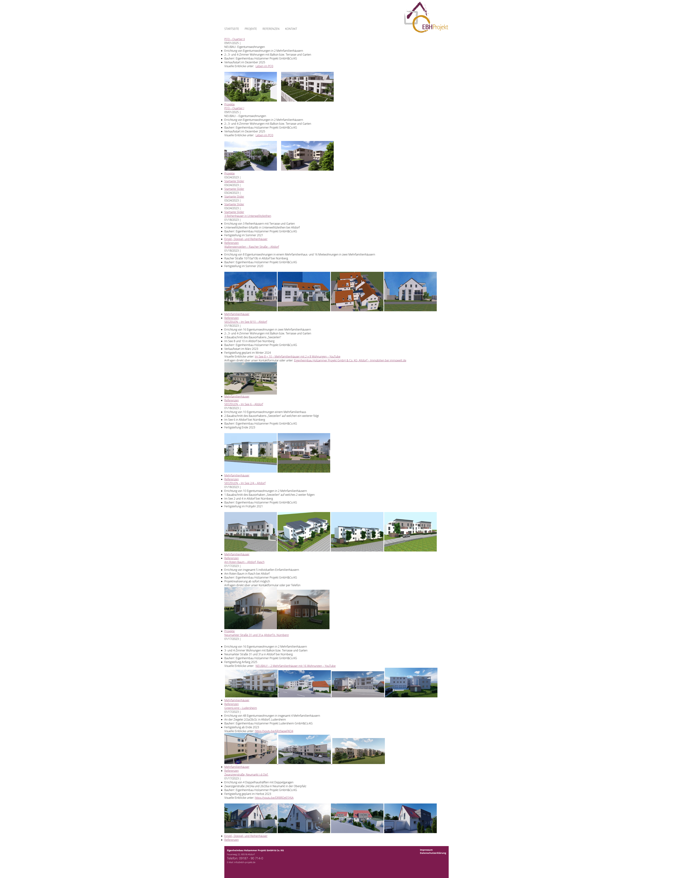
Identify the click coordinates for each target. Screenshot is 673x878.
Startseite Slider (234, 181)
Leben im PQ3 (264, 66)
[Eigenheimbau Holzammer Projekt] (424, 32)
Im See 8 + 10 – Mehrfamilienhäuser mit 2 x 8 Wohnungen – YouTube (297, 356)
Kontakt (291, 29)
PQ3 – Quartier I (234, 108)
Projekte (251, 29)
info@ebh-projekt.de (244, 862)
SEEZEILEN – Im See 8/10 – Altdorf (245, 322)
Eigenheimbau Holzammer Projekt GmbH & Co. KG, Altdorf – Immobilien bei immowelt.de (350, 360)
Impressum (426, 849)
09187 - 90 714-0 (251, 858)
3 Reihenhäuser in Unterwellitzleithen (247, 216)
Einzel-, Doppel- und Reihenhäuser (245, 239)
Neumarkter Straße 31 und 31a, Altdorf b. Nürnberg (256, 635)
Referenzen (271, 29)
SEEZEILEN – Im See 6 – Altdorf (243, 404)
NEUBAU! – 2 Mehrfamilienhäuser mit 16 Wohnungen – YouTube (296, 666)
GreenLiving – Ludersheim (240, 708)
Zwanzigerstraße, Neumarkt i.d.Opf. (246, 774)
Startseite (231, 29)
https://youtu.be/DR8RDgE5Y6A (274, 798)
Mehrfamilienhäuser (236, 314)
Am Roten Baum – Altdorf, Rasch (244, 562)
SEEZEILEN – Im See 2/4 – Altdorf (245, 483)
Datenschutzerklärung (433, 853)
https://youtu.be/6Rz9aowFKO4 (274, 731)
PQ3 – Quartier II (234, 39)
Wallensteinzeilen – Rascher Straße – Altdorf (251, 247)
